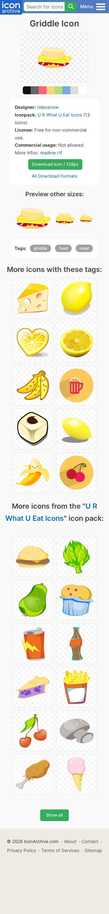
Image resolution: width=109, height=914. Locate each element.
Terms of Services (60, 850)
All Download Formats (54, 176)
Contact (90, 841)
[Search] (71, 7)
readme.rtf (51, 152)
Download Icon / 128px (55, 164)
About (70, 841)
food (63, 248)
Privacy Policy (21, 850)
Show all (54, 815)
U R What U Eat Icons (60, 115)
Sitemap (93, 850)
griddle (40, 248)
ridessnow (48, 107)
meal (84, 248)
